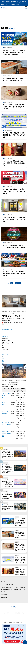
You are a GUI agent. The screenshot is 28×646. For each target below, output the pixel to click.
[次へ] (19, 283)
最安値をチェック (7, 336)
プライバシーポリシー (7, 584)
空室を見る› (5, 354)
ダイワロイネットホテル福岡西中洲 (6, 433)
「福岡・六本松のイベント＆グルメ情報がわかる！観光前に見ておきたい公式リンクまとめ (13, 589)
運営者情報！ (5, 594)
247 (16, 283)
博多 (3, 359)
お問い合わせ (5, 598)
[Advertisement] (14, 19)
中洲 (3, 363)
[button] (2, 367)
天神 (3, 361)
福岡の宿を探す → (7, 329)
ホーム (3, 581)
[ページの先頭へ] (25, 642)
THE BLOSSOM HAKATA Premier (6, 395)
